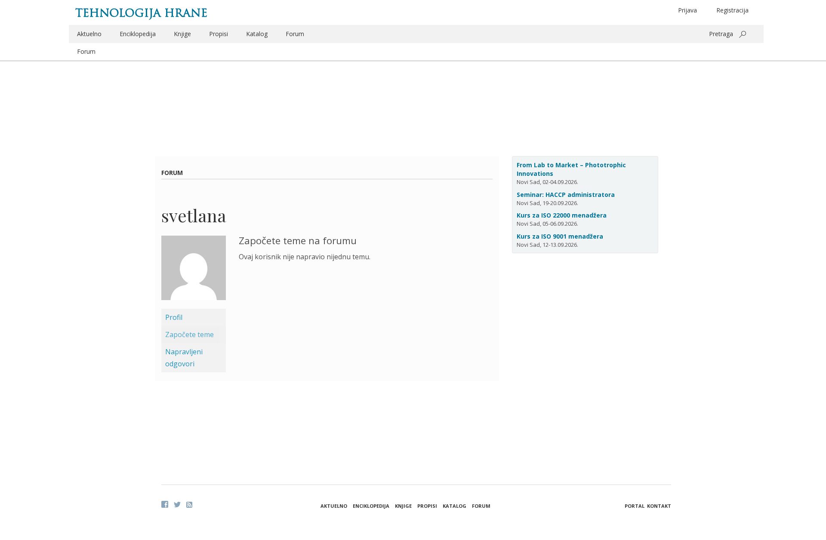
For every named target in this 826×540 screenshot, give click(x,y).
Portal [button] (634, 506)
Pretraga (721, 34)
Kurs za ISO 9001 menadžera (560, 236)
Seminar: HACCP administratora (566, 194)
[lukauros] (193, 271)
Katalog (257, 34)
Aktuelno (89, 34)
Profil (173, 317)
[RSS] (189, 505)
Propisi (218, 34)
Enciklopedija (138, 34)
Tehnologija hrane (141, 13)
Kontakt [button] (659, 506)
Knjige (182, 34)
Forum (295, 34)
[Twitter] (177, 504)
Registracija (732, 10)
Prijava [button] (687, 10)
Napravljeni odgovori (184, 357)
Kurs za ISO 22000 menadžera (562, 215)
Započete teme (189, 334)
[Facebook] (164, 504)
